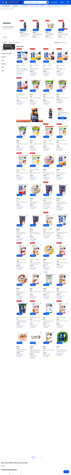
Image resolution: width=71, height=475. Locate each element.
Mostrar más (3, 465)
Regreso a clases (43, 5)
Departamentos (6, 5)
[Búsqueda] (47, 2)
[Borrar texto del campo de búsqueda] (44, 2)
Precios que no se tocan (25, 5)
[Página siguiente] (40, 457)
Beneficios (16, 5)
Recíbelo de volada (58, 5)
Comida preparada (50, 5)
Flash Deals (37, 5)
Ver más (5, 37)
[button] (54, 2)
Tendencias (64, 5)
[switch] (4, 42)
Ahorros (32, 5)
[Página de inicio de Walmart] (2, 2)
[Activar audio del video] (42, 109)
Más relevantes (63, 42)
